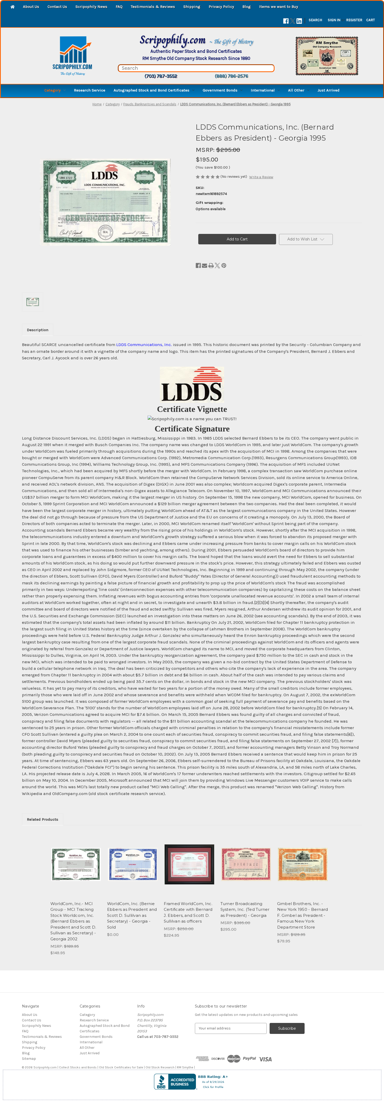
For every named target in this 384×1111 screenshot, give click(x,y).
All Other (296, 90)
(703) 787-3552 (160, 76)
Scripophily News (91, 6)
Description (37, 329)
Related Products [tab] (42, 819)
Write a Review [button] (261, 177)
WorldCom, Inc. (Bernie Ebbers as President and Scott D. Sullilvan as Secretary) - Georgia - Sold (132, 915)
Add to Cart (76, 869)
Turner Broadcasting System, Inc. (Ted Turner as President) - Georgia (245, 909)
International (263, 90)
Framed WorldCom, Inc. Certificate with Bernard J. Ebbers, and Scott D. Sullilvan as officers (188, 912)
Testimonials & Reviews (153, 6)
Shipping (191, 6)
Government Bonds (220, 90)
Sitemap (29, 1058)
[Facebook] (286, 21)
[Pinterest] (223, 265)
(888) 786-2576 (231, 76)
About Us (31, 6)
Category (52, 90)
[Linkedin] (299, 21)
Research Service (89, 90)
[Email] (204, 265)
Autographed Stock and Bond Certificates (151, 90)
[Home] (12, 7)
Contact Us (57, 6)
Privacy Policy (221, 6)
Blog (246, 6)
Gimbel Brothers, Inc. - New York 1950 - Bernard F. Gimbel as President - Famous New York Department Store (302, 915)
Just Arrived (329, 90)
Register (354, 20)
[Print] (211, 265)
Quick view (75, 860)
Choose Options (246, 869)
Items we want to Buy (278, 6)
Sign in (334, 20)
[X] (292, 21)
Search (315, 20)
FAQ (119, 6)
